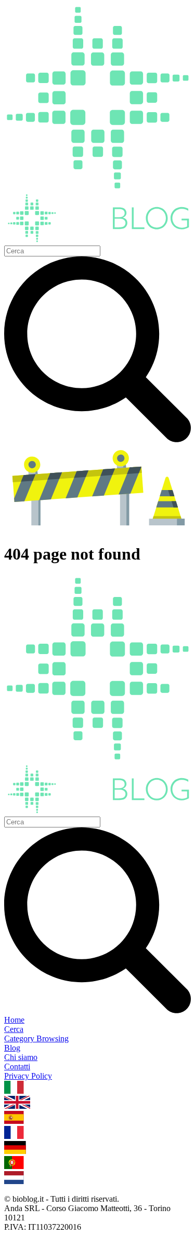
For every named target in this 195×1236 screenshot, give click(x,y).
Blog (12, 1047)
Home (14, 1019)
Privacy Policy (28, 1075)
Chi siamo (20, 1057)
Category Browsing (36, 1038)
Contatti (17, 1066)
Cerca (13, 1029)
